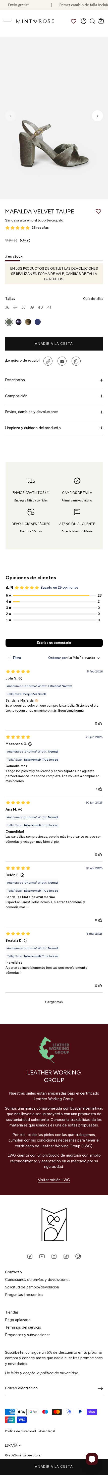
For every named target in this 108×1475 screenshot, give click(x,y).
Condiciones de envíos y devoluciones (37, 1279)
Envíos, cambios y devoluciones (32, 412)
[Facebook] (30, 1256)
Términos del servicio (23, 1327)
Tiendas (12, 1312)
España (11, 1445)
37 (15, 307)
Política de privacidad (20, 1431)
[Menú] (7, 21)
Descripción (15, 380)
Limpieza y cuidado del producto (33, 428)
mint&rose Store (28, 1455)
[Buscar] (92, 21)
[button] (10, 115)
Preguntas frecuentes (24, 1294)
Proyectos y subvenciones (27, 1335)
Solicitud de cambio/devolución (32, 1287)
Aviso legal (47, 1431)
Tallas (54, 298)
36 (7, 307)
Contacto (13, 1272)
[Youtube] (42, 1256)
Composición (16, 396)
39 (32, 307)
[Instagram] (54, 1256)
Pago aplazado (18, 1320)
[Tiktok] (66, 1256)
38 (23, 307)
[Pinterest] (78, 1256)
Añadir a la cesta (54, 1466)
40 (40, 307)
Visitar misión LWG (54, 1180)
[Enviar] (100, 1388)
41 (49, 307)
